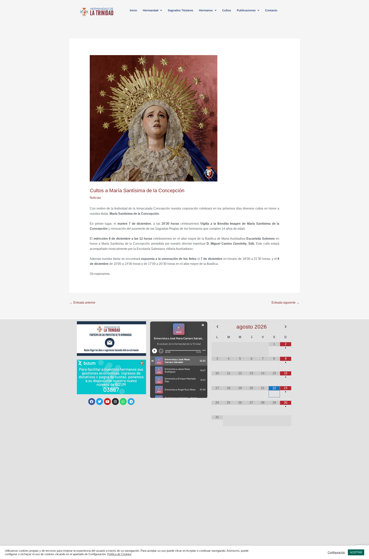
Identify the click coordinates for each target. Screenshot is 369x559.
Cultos (226, 10)
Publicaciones (246, 10)
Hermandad (150, 10)
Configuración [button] (336, 552)
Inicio (133, 10)
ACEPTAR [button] (356, 552)
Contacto (271, 10)
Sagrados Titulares (180, 10)
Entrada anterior (82, 302)
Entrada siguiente (285, 302)
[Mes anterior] (217, 326)
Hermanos (206, 10)
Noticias (95, 197)
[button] (152, 10)
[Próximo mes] (285, 326)
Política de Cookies (119, 554)
